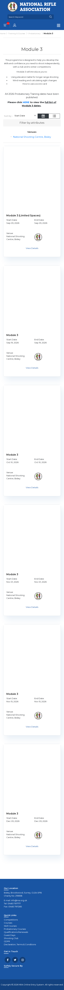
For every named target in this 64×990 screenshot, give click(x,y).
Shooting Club (11, 938)
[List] (54, 116)
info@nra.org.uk (19, 900)
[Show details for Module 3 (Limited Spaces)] (32, 174)
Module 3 (12, 335)
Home (2, 33)
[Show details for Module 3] (32, 294)
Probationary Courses (15, 929)
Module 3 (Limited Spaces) (23, 215)
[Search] (51, 16)
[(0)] (5, 25)
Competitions (11, 919)
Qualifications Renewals (16, 932)
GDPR (7, 941)
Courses (8, 923)
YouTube (22, 960)
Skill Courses (10, 926)
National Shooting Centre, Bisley (32, 136)
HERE (26, 102)
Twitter (15, 960)
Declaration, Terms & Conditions (20, 944)
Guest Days (9, 935)
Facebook (8, 960)
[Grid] (43, 116)
